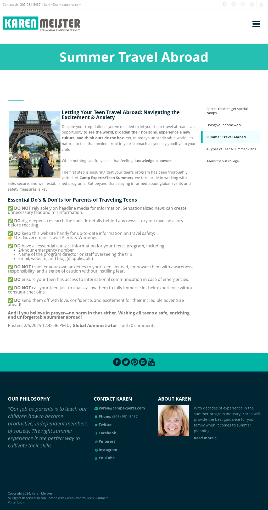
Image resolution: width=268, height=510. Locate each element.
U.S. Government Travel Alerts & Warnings (55, 237)
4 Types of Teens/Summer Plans (231, 149)
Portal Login (16, 502)
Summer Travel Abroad (226, 137)
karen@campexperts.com (62, 4)
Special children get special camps (227, 110)
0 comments (143, 325)
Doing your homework (224, 125)
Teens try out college (222, 161)
